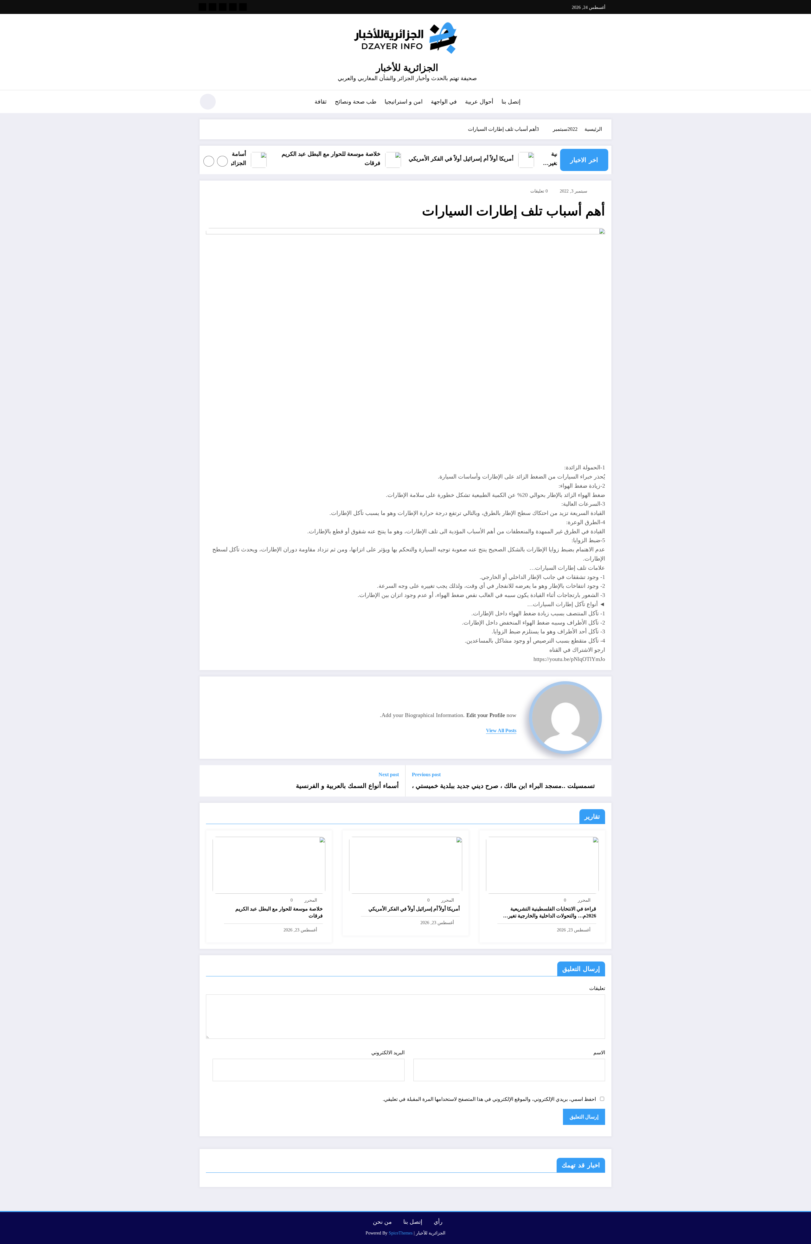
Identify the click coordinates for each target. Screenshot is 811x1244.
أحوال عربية (479, 101)
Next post (389, 774)
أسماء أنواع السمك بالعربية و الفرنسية (347, 785)
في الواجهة (444, 101)
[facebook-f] (243, 7)
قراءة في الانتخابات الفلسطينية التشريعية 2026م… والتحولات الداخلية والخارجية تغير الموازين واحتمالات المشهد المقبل (552, 913)
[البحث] (228, 103)
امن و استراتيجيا (404, 101)
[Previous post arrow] (602, 781)
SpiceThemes (400, 1233)
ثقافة (321, 101)
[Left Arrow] (222, 161)
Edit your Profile (485, 715)
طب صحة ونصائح (355, 101)
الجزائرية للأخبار (407, 67)
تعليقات (597, 988)
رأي (438, 1222)
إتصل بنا (510, 101)
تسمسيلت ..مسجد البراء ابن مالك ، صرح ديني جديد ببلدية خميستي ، (503, 785)
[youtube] (202, 7)
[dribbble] (223, 7)
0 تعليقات (539, 191)
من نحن (382, 1222)
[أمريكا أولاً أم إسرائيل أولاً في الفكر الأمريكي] (405, 864)
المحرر (584, 900)
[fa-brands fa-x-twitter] (233, 7)
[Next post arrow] (208, 781)
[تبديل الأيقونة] (606, 102)
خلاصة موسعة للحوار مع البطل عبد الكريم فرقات (346, 158)
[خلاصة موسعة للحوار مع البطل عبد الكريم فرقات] (269, 864)
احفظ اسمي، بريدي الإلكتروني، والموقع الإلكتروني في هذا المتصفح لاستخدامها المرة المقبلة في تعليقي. (489, 1099)
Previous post (426, 774)
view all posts (501, 730)
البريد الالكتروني (387, 1052)
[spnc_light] (208, 102)
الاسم (599, 1052)
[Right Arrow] (209, 161)
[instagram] (212, 7)
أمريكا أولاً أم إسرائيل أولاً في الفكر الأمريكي (476, 159)
